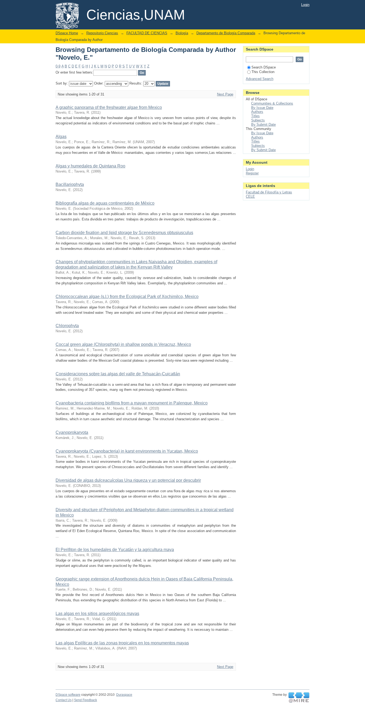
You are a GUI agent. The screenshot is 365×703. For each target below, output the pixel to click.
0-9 (58, 66)
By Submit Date (263, 125)
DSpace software (68, 695)
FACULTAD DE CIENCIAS (146, 33)
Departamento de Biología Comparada (225, 33)
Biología (182, 33)
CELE (250, 196)
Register (252, 173)
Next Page (225, 94)
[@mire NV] (298, 698)
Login (305, 5)
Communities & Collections (272, 103)
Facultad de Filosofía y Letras (269, 192)
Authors (257, 112)
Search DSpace (263, 67)
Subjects (258, 120)
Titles (255, 116)
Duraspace (124, 695)
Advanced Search (259, 79)
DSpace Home (67, 33)
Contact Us (64, 700)
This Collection (262, 72)
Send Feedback (85, 700)
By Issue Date (262, 108)
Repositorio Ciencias (102, 33)
